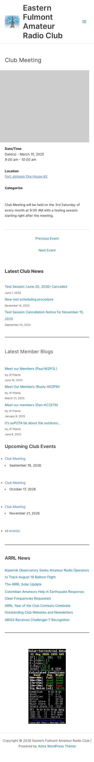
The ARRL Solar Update (23, 584)
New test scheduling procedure (29, 299)
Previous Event (47, 238)
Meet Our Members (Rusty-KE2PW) (32, 387)
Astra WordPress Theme (57, 746)
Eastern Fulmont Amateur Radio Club (43, 21)
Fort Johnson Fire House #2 (26, 176)
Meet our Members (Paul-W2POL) (31, 369)
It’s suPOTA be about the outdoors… (32, 423)
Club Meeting (15, 459)
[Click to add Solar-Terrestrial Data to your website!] (47, 686)
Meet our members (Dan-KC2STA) (31, 405)
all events (12, 531)
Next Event (47, 250)
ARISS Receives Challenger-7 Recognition (37, 620)
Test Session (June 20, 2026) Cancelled (36, 286)
